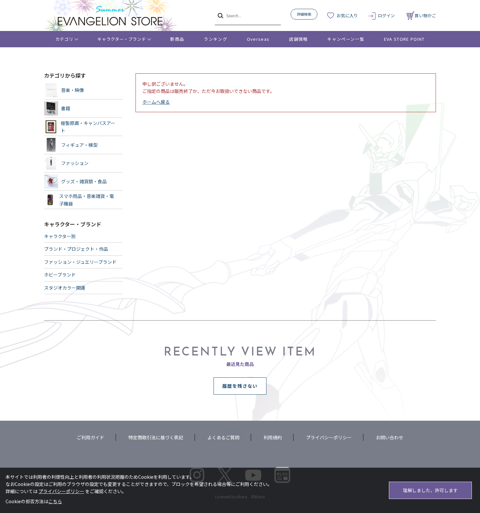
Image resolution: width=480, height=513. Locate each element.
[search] (220, 15)
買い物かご (425, 15)
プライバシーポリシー (329, 437)
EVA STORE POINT (404, 39)
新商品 (177, 39)
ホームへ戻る (156, 101)
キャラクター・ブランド (121, 39)
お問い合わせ (389, 437)
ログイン (386, 15)
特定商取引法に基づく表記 (155, 437)
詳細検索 (304, 14)
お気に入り (347, 15)
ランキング (215, 39)
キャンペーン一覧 (345, 39)
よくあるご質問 (223, 437)
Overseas (258, 39)
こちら (55, 501)
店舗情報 (298, 39)
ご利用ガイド (90, 437)
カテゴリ (64, 39)
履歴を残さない (240, 386)
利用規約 (273, 437)
